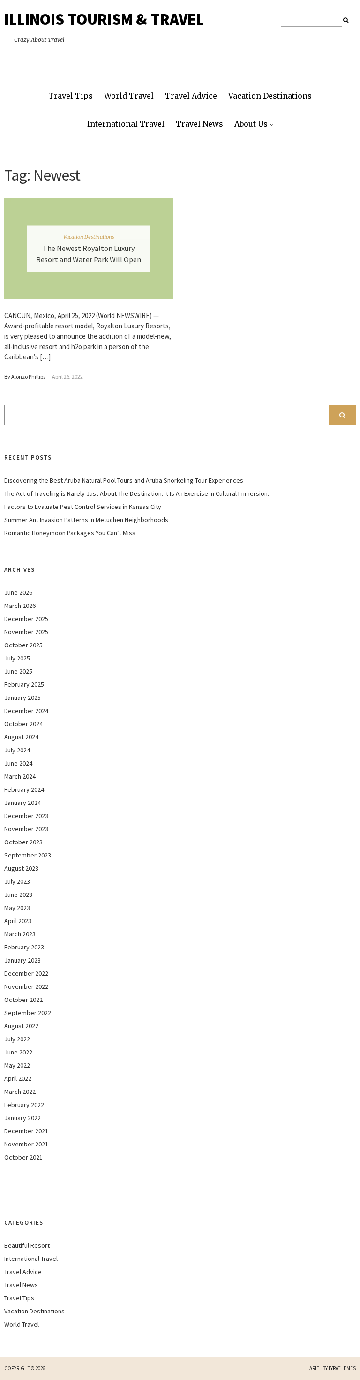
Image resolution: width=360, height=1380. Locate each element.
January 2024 (22, 802)
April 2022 (17, 1078)
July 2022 (17, 1039)
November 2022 (26, 986)
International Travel (126, 124)
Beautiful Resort (27, 1245)
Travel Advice (191, 95)
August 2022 (21, 1026)
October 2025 (23, 645)
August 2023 (21, 868)
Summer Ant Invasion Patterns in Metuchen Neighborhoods (86, 520)
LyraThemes (342, 1368)
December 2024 (26, 710)
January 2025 (22, 697)
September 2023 (27, 855)
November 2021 (26, 1144)
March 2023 (20, 934)
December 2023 (26, 815)
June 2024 (18, 763)
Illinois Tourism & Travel (104, 19)
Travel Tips (70, 95)
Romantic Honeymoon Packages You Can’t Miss (69, 533)
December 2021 (26, 1131)
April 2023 (17, 921)
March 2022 (20, 1091)
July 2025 (17, 658)
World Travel (129, 95)
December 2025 (26, 618)
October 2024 (23, 724)
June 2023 (18, 894)
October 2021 (23, 1157)
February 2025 (24, 684)
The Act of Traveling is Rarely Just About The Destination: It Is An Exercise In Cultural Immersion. (136, 493)
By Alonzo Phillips (24, 376)
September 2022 (27, 1012)
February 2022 (24, 1104)
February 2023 (24, 947)
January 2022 (22, 1118)
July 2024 (17, 750)
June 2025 (18, 671)
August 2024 (21, 737)
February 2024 (24, 789)
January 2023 (22, 960)
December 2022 (26, 973)
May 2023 (17, 907)
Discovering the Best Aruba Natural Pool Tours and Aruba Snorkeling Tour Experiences (123, 480)
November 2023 (26, 829)
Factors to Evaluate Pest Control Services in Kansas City (82, 506)
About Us (251, 124)
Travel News (199, 124)
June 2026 (18, 592)
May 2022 (17, 1065)
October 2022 (23, 999)
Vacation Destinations (270, 95)
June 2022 (18, 1052)
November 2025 (26, 632)
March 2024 (20, 776)
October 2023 (23, 842)
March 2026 (20, 605)
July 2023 (17, 881)
